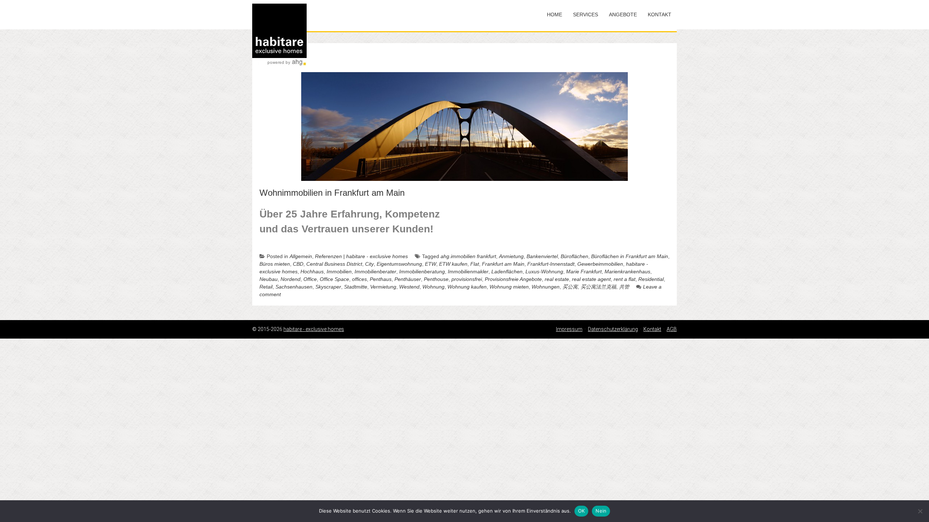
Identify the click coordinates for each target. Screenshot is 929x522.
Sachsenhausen (293, 287)
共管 (624, 287)
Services (585, 14)
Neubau (268, 279)
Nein (601, 511)
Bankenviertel (542, 256)
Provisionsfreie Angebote (513, 279)
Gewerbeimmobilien (600, 264)
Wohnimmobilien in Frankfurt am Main (332, 193)
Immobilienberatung (422, 271)
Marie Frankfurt (584, 271)
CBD (298, 264)
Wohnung (433, 287)
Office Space (334, 279)
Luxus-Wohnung (544, 271)
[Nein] (920, 511)
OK (581, 511)
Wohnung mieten (509, 287)
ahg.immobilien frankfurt (468, 256)
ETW (430, 264)
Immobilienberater (375, 271)
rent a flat (624, 279)
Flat (474, 264)
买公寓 (570, 287)
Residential (651, 279)
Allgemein (301, 256)
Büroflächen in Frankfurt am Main (629, 256)
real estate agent (591, 279)
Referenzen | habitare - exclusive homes (361, 256)
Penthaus (381, 279)
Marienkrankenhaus (627, 271)
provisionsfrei (466, 279)
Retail (266, 287)
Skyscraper (328, 287)
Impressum (569, 329)
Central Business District (334, 264)
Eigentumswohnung (399, 264)
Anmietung (511, 256)
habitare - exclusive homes (313, 329)
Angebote (623, 14)
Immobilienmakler (468, 271)
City (369, 264)
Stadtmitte (355, 287)
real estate (557, 279)
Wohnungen (546, 287)
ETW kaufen (453, 264)
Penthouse (436, 279)
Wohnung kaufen (467, 287)
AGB (672, 329)
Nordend (290, 279)
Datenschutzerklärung (613, 329)
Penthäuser (407, 279)
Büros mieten (274, 264)
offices (359, 279)
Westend (409, 287)
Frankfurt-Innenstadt (550, 264)
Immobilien (339, 271)
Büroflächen (574, 256)
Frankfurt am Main (503, 264)
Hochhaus (312, 271)
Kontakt (659, 14)
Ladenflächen (507, 271)
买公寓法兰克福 (598, 287)
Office (310, 279)
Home (554, 14)
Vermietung (383, 287)
